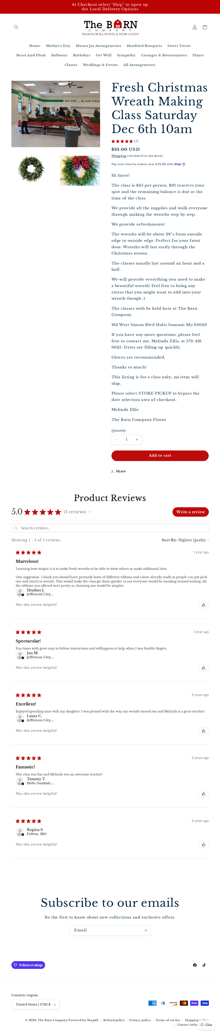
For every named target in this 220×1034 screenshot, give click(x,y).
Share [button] (121, 471)
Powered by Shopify (83, 1020)
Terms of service (168, 1020)
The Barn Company (53, 1020)
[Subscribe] (145, 930)
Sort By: (169, 540)
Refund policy (114, 1020)
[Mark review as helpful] (204, 605)
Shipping (119, 155)
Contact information (193, 1024)
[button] (16, 27)
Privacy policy (140, 1020)
